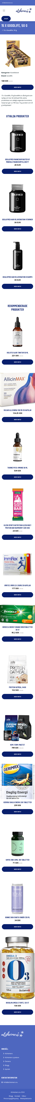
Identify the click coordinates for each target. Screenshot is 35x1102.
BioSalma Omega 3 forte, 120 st (17, 1002)
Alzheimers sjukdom (12, 1057)
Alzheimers (9, 1053)
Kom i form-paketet (17, 745)
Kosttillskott (14, 73)
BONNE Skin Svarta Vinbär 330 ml (17, 917)
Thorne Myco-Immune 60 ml (17, 467)
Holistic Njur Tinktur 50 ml (17, 352)
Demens (8, 1061)
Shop (6, 19)
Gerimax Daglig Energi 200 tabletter (17, 802)
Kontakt (17, 1096)
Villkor (24, 1096)
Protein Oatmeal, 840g (17, 687)
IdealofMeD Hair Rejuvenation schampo (17, 277)
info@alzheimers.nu (7, 3)
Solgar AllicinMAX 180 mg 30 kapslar (17, 410)
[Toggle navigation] (3, 10)
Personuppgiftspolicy (11, 1098)
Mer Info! (17, 87)
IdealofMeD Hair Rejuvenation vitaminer (17, 219)
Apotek (7, 1069)
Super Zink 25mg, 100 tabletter (17, 860)
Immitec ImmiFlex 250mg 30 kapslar (17, 585)
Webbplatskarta (25, 1098)
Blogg (7, 1065)
